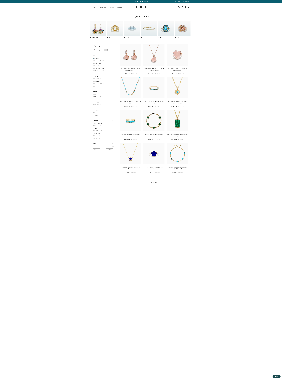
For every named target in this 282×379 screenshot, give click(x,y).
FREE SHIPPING (138, 1)
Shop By (95, 7)
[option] (103, 79)
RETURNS (145, 1)
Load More (154, 182)
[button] (92, 28)
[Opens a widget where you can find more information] (276, 376)
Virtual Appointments (183, 1)
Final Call (111, 7)
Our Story (119, 7)
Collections (103, 7)
